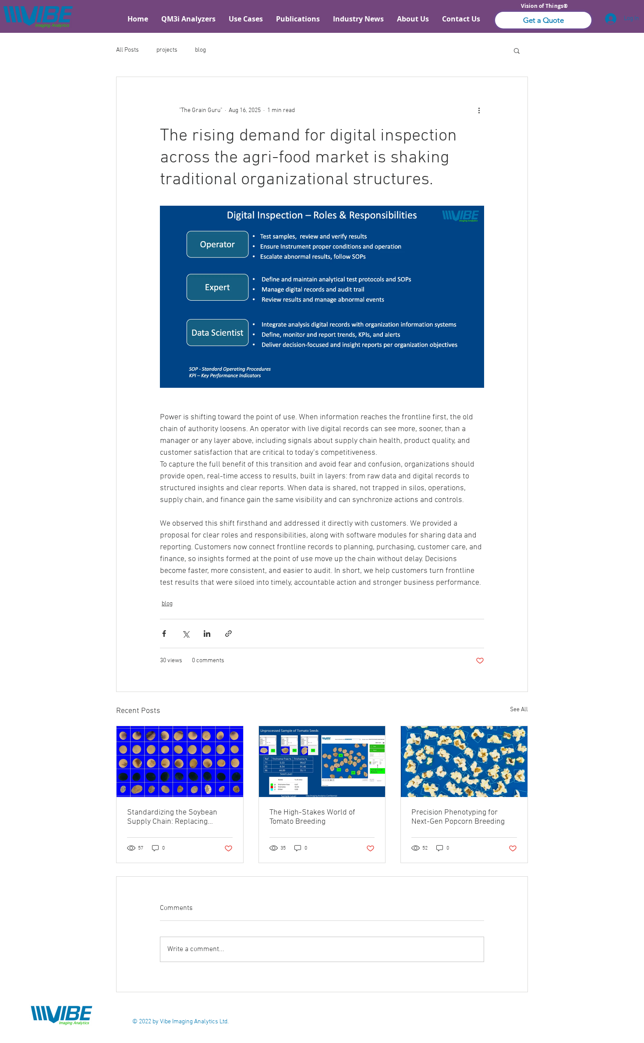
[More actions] (479, 110)
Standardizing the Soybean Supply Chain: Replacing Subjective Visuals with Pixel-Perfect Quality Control (176, 817)
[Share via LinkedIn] (207, 633)
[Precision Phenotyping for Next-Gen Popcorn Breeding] (464, 761)
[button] (543, 20)
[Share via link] (228, 633)
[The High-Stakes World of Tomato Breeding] (322, 761)
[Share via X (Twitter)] (185, 633)
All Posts (127, 50)
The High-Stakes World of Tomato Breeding (312, 817)
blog (200, 50)
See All (519, 709)
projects (166, 50)
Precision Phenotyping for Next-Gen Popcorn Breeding (458, 817)
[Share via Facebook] (164, 633)
